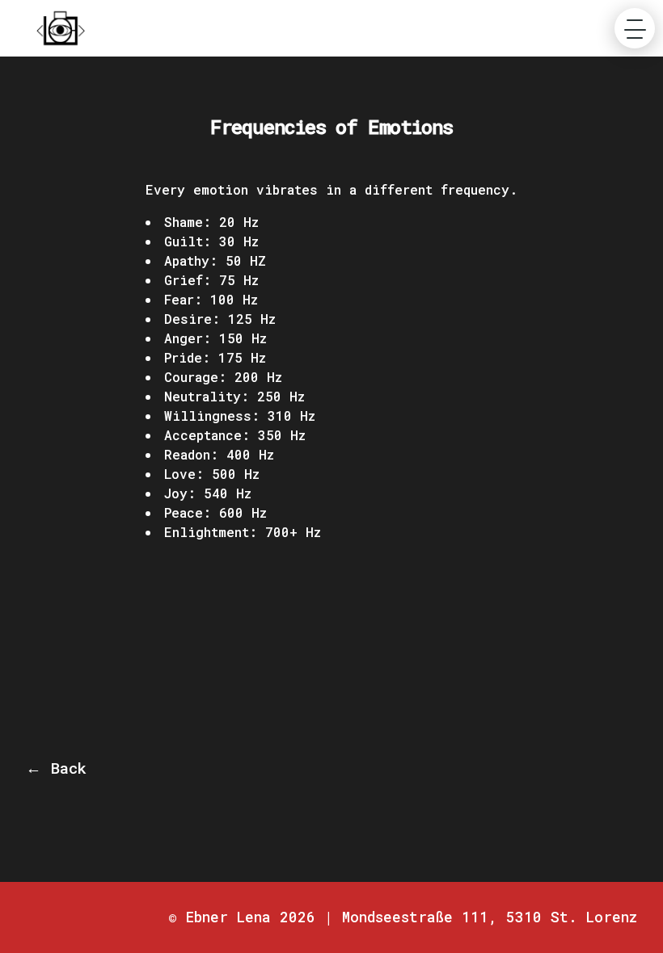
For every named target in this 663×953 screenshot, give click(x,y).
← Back (56, 768)
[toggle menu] (634, 28)
